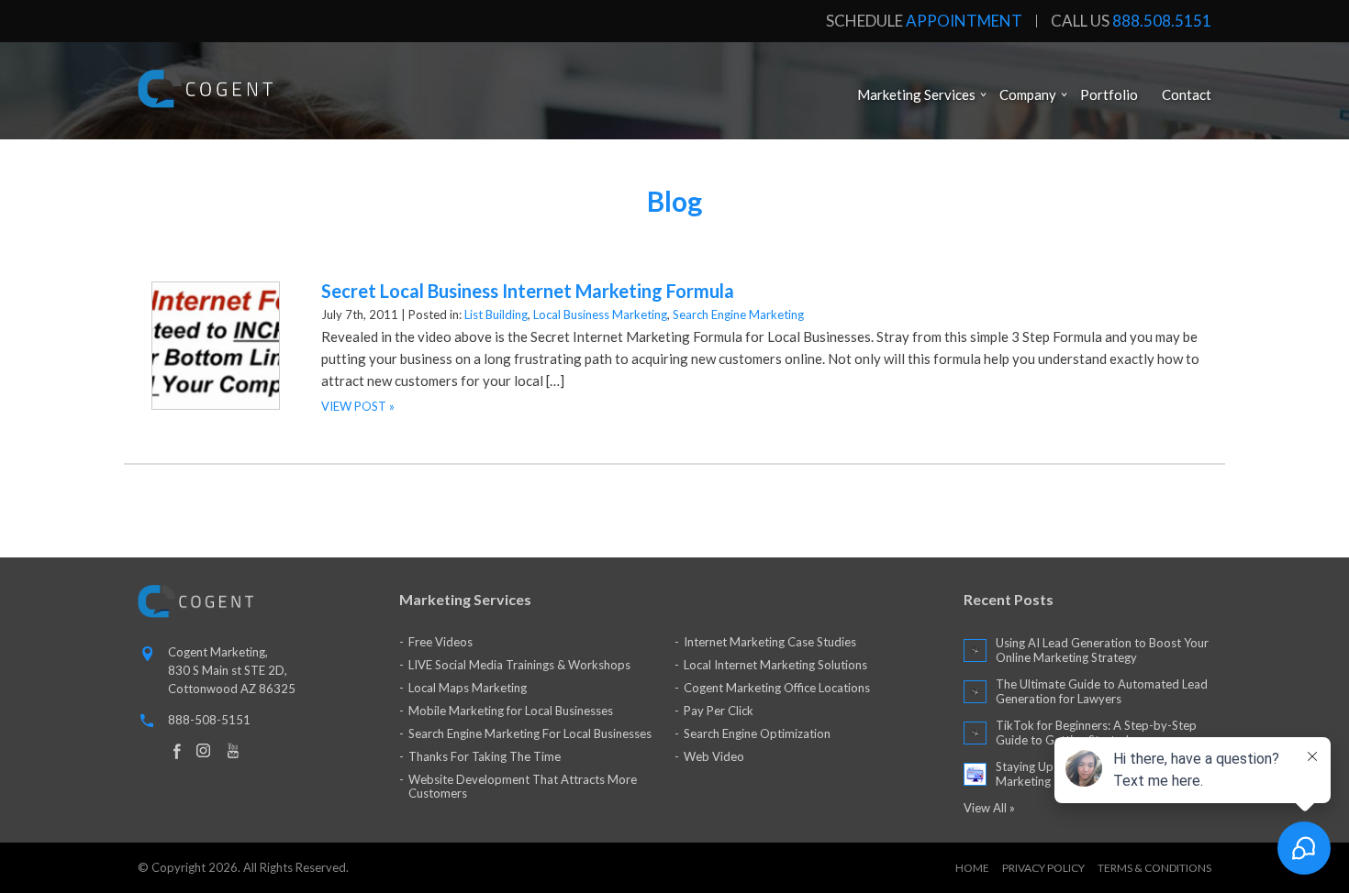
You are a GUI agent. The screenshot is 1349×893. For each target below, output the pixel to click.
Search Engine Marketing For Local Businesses (530, 733)
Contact (1186, 94)
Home (972, 868)
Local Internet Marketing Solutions (775, 664)
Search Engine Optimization (757, 733)
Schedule (924, 21)
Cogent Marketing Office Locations (777, 687)
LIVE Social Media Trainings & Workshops (519, 664)
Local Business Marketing (600, 314)
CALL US (1131, 21)
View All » (989, 807)
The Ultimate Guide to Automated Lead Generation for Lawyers (1102, 691)
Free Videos (440, 641)
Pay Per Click (718, 710)
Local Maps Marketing (467, 687)
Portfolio (1109, 94)
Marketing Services (916, 94)
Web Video (714, 756)
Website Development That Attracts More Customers (522, 786)
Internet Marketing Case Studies (770, 641)
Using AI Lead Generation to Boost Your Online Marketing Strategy (1102, 650)
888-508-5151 (209, 719)
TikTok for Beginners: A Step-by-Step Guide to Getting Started (1096, 732)
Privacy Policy (1043, 868)
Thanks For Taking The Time (484, 756)
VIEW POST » (358, 406)
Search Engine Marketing (738, 314)
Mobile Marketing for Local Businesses (510, 710)
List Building (496, 314)
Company (1027, 94)
